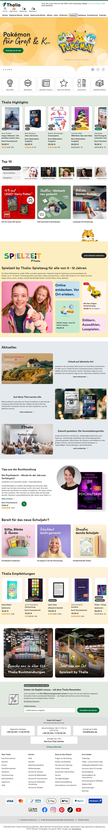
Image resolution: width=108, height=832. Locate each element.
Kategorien (7, 178)
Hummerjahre (58, 128)
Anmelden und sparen (88, 710)
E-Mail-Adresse (30, 706)
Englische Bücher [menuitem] (15, 15)
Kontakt (31, 762)
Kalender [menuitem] (102, 15)
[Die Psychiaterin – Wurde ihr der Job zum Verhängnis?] (81, 511)
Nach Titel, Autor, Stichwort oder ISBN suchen (57, 3)
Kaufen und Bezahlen (63, 762)
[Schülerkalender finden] (89, 543)
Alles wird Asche (35, 128)
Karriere (5, 762)
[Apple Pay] (65, 801)
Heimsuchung (35, 598)
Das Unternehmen (8, 758)
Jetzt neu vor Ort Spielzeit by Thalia (79, 653)
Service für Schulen (35, 772)
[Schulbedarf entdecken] (18, 543)
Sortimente (81, 84)
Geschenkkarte (87, 772)
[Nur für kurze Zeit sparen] (18, 205)
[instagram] (53, 810)
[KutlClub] (33, 810)
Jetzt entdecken (26, 412)
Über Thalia (6, 754)
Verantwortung (7, 775)
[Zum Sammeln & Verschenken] (54, 205)
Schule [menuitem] (26, 15)
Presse (4, 765)
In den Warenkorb (24, 503)
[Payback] (95, 801)
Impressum (6, 782)
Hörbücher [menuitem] (63, 15)
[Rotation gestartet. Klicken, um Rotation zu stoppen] (93, 69)
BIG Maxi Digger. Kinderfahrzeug (94, 297)
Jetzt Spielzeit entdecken (94, 255)
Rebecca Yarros (30, 173)
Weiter (103, 69)
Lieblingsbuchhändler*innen (92, 765)
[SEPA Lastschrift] (35, 801)
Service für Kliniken (35, 787)
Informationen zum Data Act (65, 785)
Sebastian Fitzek (48, 173)
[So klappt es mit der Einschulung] (54, 543)
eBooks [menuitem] (49, 15)
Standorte (5, 772)
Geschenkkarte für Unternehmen (89, 776)
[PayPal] (79, 801)
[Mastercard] (21, 801)
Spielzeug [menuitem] (82, 15)
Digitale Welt (87, 784)
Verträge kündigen (62, 778)
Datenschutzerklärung (63, 782)
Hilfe (30, 758)
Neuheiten (28, 84)
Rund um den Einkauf (63, 754)
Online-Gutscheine (62, 768)
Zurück (98, 69)
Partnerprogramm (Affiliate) (92, 781)
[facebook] (44, 810)
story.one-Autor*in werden (92, 768)
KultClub (85, 791)
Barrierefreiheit (7, 778)
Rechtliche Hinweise (31, 701)
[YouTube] (78, 810)
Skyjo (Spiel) (12, 598)
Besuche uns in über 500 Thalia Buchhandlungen (28, 653)
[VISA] (10, 801)
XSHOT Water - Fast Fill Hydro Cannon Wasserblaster (67, 317)
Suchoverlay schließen (80, 3)
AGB (3, 785)
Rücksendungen (34, 768)
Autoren (6, 168)
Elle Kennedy (84, 173)
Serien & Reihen (9, 173)
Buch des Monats (63, 84)
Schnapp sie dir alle (54, 45)
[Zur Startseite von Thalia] (12, 4)
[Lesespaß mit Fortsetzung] (89, 205)
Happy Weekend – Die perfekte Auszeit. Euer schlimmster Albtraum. (12, 128)
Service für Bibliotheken (37, 775)
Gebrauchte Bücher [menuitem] (38, 15)
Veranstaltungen (88, 787)
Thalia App (86, 758)
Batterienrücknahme (36, 765)
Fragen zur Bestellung (63, 758)
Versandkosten (76, 829)
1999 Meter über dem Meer (81, 128)
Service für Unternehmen (37, 778)
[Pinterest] (61, 810)
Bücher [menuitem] (5, 15)
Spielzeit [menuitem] (73, 15)
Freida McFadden (66, 173)
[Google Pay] (51, 801)
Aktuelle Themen (45, 84)
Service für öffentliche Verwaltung (36, 783)
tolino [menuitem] (56, 15)
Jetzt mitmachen (79, 376)
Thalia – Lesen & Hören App (92, 762)
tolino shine (58, 598)
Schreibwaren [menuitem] (92, 15)
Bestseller (10, 84)
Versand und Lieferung (63, 765)
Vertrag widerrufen (54, 747)
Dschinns (81, 598)
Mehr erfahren (7, 499)
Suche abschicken (47, 5)
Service (31, 754)
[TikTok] (70, 810)
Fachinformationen (9, 768)
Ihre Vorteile (86, 754)
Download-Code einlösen (64, 772)
